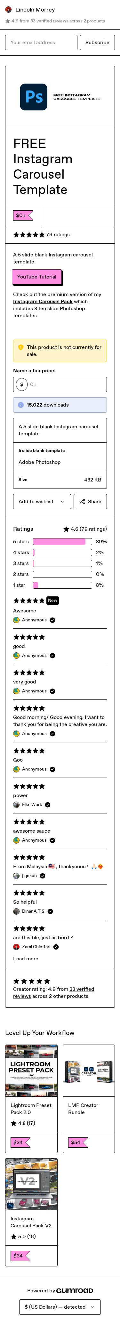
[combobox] (42, 501)
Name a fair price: (34, 371)
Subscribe (97, 42)
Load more (25, 959)
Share (94, 501)
